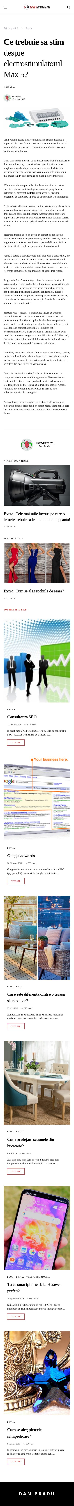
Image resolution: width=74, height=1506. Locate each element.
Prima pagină (11, 28)
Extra (29, 28)
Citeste (16, 742)
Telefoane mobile (38, 1277)
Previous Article (17, 461)
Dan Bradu (16, 96)
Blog (10, 987)
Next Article (12, 538)
